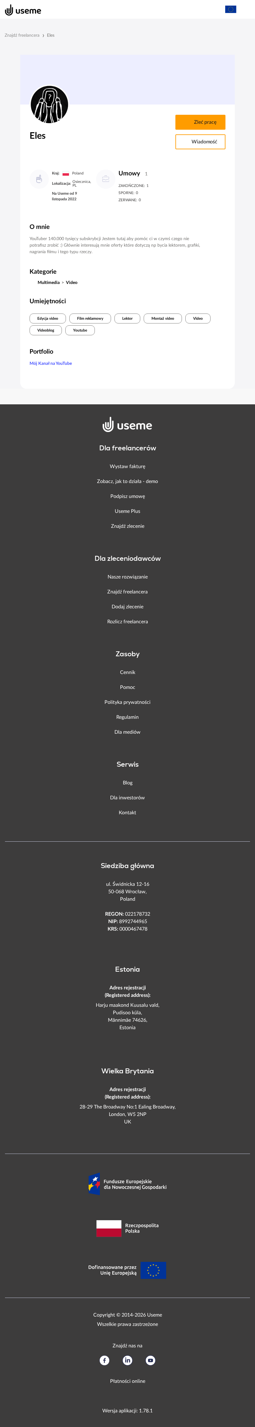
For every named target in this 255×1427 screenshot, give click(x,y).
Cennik (127, 672)
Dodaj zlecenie (127, 606)
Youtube (80, 330)
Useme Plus (127, 511)
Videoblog (45, 330)
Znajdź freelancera (22, 35)
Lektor (127, 318)
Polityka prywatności (127, 702)
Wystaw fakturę (127, 466)
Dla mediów (127, 732)
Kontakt (127, 812)
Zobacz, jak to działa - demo (127, 481)
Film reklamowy (90, 318)
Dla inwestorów (127, 797)
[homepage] (20, 9)
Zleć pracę (205, 122)
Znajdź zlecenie (127, 526)
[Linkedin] (127, 1360)
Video (71, 283)
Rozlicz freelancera (127, 621)
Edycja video (47, 318)
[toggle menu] (244, 9)
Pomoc (127, 687)
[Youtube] (150, 1360)
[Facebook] (104, 1360)
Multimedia (49, 283)
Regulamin (127, 717)
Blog (127, 782)
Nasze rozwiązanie (128, 576)
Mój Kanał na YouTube (51, 363)
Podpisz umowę (127, 496)
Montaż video (162, 318)
